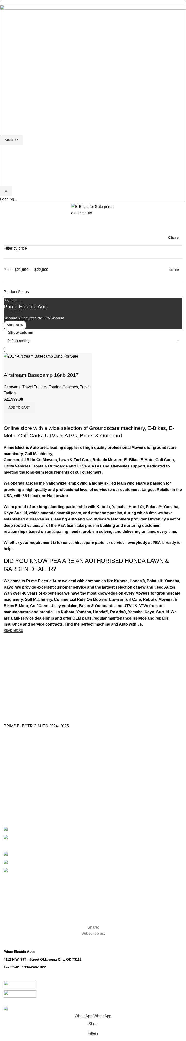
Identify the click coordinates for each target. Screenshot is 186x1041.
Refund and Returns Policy (24, 784)
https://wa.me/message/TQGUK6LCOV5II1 (38, 978)
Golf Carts (30, 436)
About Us (11, 759)
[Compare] (10, 419)
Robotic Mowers (28, 919)
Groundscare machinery (117, 428)
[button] (19, 407)
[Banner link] (93, 326)
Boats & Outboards (39, 861)
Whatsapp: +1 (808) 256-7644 (27, 973)
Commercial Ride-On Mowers (49, 886)
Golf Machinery (27, 877)
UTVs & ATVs (61, 436)
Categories (21, 870)
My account (12, 808)
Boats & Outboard (101, 436)
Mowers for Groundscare (42, 911)
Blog (7, 775)
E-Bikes (156, 428)
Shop (8, 800)
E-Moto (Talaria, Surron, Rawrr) (39, 828)
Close (173, 238)
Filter (174, 270)
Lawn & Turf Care (30, 902)
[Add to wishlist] (10, 366)
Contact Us (12, 767)
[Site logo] (93, 209)
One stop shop (15, 752)
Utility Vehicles (25, 894)
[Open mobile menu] (5, 210)
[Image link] (93, 46)
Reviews (10, 792)
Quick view (23, 419)
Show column (20, 333)
